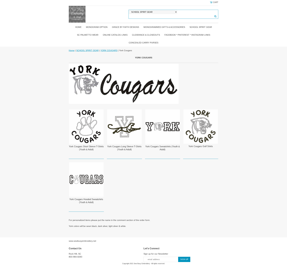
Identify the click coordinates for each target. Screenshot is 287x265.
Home (78, 27)
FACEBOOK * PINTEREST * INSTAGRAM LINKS (187, 35)
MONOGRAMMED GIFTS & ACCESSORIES (164, 27)
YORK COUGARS (108, 50)
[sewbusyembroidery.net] (77, 14)
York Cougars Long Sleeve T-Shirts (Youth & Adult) (124, 148)
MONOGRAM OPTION (96, 27)
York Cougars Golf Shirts (200, 146)
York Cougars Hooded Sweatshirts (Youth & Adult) (86, 201)
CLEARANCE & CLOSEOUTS (146, 35)
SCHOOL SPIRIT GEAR (201, 27)
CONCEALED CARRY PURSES (143, 42)
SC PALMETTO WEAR (87, 35)
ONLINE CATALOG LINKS (115, 35)
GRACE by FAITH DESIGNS (125, 27)
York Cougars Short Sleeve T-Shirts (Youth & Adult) (86, 148)
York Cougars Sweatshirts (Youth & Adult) (162, 148)
